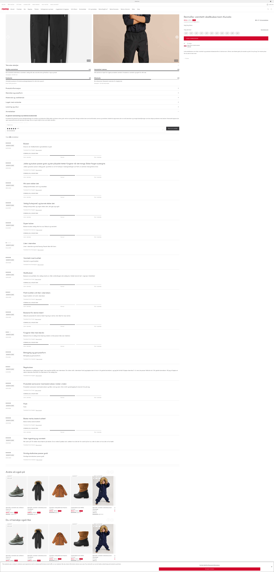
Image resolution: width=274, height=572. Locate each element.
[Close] (271, 566)
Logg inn (271, 4)
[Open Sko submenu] (26, 9)
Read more (10, 125)
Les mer (189, 46)
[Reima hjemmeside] (5, 9)
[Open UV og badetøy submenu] (97, 9)
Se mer (187, 58)
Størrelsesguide (264, 29)
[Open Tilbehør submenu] (39, 9)
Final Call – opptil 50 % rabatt (137, 1)
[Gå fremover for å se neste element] (177, 37)
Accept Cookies (209, 569)
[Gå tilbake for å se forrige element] (8, 37)
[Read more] (92, 121)
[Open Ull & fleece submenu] (77, 9)
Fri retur (189, 43)
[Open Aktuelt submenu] (14, 9)
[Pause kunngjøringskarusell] (270, 1)
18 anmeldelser (264, 20)
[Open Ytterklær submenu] (22, 9)
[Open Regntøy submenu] (32, 9)
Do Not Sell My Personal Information (210, 565)
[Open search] (268, 9)
